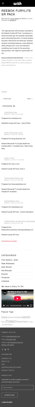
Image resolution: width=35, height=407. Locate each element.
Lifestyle (26, 316)
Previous (7, 98)
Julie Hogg (14, 18)
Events (4, 316)
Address (4, 342)
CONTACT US (6, 358)
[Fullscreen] (31, 306)
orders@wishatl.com (13, 336)
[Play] (4, 306)
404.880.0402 (11, 339)
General (10, 317)
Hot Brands (17, 317)
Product (12, 20)
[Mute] (28, 306)
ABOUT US (5, 361)
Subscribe (9, 395)
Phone (3, 339)
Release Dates (21, 321)
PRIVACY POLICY (7, 370)
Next (29, 98)
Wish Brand (9, 324)
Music (3, 321)
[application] (17, 299)
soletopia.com (10, 112)
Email (3, 336)
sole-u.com (9, 157)
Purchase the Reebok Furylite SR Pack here (12, 57)
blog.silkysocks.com (13, 132)
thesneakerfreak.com (14, 178)
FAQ (3, 364)
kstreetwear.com (11, 201)
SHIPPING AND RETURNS (11, 367)
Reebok (4, 91)
